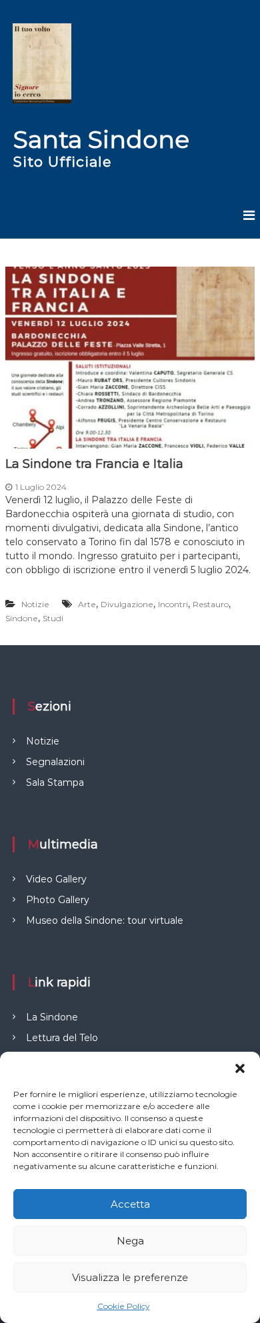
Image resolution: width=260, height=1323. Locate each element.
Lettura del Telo (62, 1038)
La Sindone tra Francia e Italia (94, 464)
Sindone (21, 618)
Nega (130, 1240)
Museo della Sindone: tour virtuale (104, 920)
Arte (87, 604)
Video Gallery (56, 879)
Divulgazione (127, 604)
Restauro (211, 604)
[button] (240, 1068)
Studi (53, 618)
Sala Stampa (55, 782)
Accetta (130, 1204)
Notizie (35, 604)
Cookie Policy (123, 1306)
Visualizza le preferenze (130, 1277)
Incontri (173, 604)
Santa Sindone (101, 139)
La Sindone (52, 1017)
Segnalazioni (55, 762)
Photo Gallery (57, 900)
